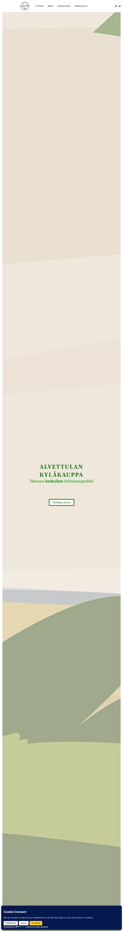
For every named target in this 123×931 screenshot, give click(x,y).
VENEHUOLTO (80, 6)
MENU (51, 6)
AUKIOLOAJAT (64, 6)
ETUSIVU (40, 6)
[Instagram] (119, 6)
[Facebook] (116, 6)
